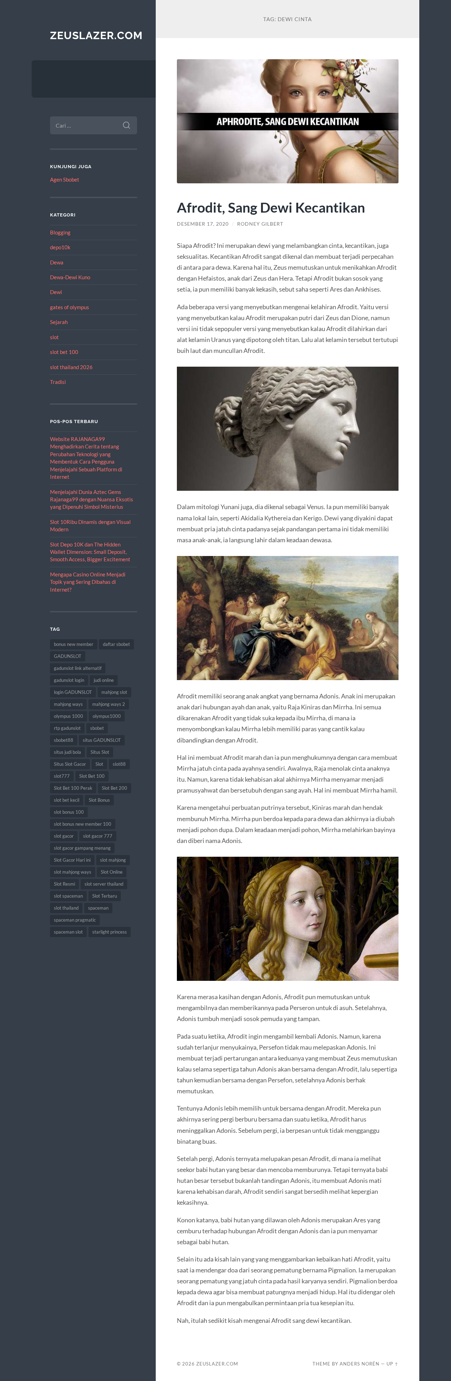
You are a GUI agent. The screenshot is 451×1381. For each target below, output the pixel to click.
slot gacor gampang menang (82, 848)
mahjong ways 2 (108, 704)
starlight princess (109, 932)
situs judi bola (67, 752)
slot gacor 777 (97, 836)
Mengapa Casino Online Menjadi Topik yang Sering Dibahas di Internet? (87, 582)
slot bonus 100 (69, 812)
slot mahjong (113, 860)
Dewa (56, 262)
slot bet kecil (66, 800)
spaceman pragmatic (75, 920)
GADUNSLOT (67, 656)
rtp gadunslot (67, 728)
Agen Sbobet (64, 179)
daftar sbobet (116, 644)
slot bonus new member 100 (82, 824)
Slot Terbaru (104, 896)
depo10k (60, 247)
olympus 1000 (68, 716)
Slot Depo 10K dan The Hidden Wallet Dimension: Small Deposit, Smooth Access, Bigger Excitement (90, 552)
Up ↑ (393, 1364)
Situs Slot (100, 752)
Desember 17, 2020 (203, 224)
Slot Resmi (64, 884)
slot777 (62, 776)
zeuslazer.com (96, 35)
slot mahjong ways (72, 872)
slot (54, 337)
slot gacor (64, 836)
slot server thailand (104, 884)
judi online (104, 680)
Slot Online (112, 872)
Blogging (60, 232)
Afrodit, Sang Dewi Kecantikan (271, 207)
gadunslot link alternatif (77, 668)
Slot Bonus (99, 800)
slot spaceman (68, 896)
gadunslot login (69, 680)
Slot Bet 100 (92, 776)
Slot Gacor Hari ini (72, 860)
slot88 (119, 764)
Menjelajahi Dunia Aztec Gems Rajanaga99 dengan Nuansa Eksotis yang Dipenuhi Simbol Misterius (91, 499)
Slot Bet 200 (114, 788)
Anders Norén (359, 1364)
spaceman (98, 908)
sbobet (97, 728)
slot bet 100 (64, 352)
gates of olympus (69, 307)
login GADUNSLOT (73, 692)
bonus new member (73, 644)
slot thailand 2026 (71, 367)
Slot (99, 764)
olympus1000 (107, 716)
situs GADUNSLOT (102, 740)
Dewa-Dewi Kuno (70, 277)
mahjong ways (68, 704)
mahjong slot (114, 692)
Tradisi (58, 382)
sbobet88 (63, 740)
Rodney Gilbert (260, 224)
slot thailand (66, 908)
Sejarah (59, 322)
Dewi (56, 292)
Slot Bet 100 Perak (73, 788)
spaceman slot (68, 932)
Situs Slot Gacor (70, 764)
